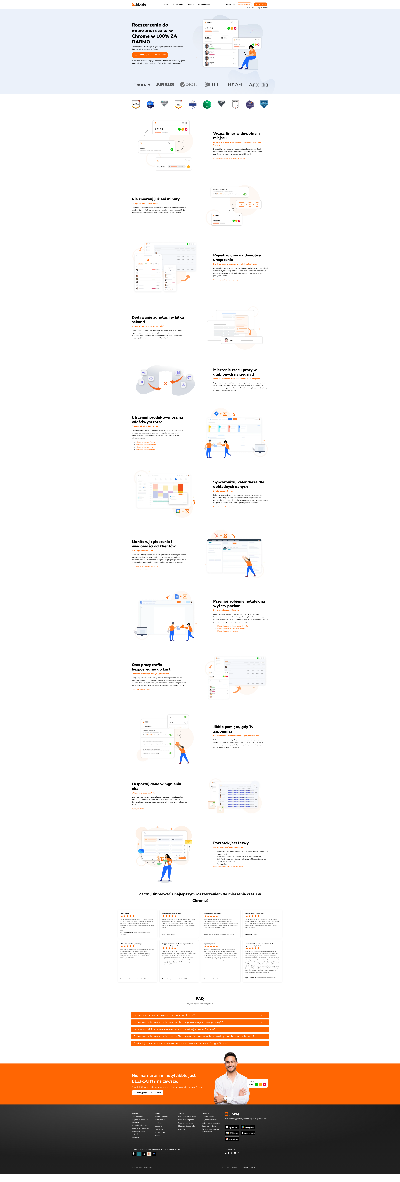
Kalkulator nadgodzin (186, 1120)
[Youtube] (235, 1153)
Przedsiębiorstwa (203, 4)
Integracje (135, 1137)
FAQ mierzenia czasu (209, 1120)
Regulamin (234, 1167)
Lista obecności (137, 1116)
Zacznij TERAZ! (260, 4)
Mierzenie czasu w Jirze (144, 447)
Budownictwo (160, 1120)
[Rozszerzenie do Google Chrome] (232, 1133)
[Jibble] (139, 4)
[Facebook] (228, 1153)
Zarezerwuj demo (244, 4)
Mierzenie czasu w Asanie (145, 442)
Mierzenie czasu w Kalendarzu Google (225, 507)
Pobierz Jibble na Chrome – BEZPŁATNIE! (150, 55)
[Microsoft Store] (232, 1138)
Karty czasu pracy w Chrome (141, 690)
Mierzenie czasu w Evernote (227, 631)
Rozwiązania (178, 4)
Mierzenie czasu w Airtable (146, 444)
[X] (238, 1153)
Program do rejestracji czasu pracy (224, 280)
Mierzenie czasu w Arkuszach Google (231, 628)
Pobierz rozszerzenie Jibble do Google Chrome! (228, 867)
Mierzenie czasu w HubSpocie (147, 566)
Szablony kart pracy (185, 1123)
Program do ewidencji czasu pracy (140, 1121)
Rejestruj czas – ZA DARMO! (147, 1092)
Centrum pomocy (208, 1116)
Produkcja (158, 1123)
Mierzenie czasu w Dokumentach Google (232, 626)
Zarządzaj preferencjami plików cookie (210, 1130)
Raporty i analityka (138, 809)
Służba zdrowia (160, 1132)
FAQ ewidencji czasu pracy (211, 1123)
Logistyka (158, 1126)
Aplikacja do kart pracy (140, 1125)
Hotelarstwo (159, 1129)
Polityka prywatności (248, 1167)
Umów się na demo (209, 1126)
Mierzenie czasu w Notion (145, 449)
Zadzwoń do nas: (257, 8)
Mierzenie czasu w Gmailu (145, 569)
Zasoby (189, 4)
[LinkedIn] (226, 1153)
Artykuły (181, 1129)
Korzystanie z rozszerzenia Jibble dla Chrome (227, 158)
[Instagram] (232, 1153)
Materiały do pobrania (186, 1126)
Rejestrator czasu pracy (140, 1128)
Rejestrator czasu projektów (138, 1132)
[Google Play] (248, 1127)
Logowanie (230, 4)
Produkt (165, 4)
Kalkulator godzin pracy (187, 1116)
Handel (157, 1135)
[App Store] (232, 1127)
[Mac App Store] (248, 1133)
